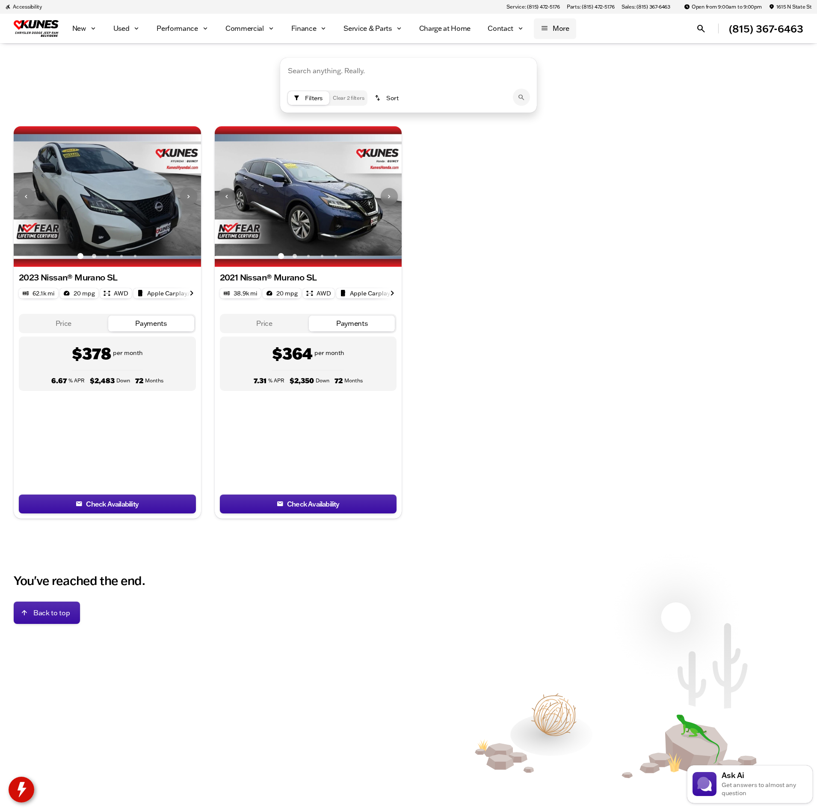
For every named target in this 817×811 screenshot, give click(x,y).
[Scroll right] (191, 293)
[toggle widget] (21, 789)
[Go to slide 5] (135, 256)
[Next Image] (188, 196)
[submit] (521, 97)
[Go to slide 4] (121, 256)
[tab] (64, 323)
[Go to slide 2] (94, 256)
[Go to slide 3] (108, 256)
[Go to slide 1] (80, 256)
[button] (28, 196)
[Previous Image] (26, 196)
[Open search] (701, 29)
